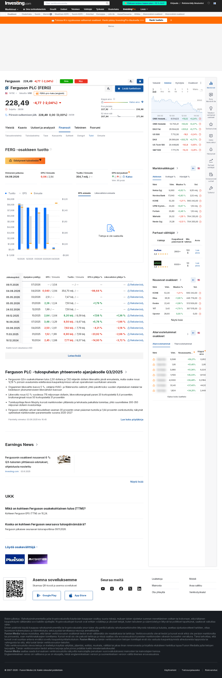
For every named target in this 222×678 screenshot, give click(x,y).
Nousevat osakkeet (165, 280)
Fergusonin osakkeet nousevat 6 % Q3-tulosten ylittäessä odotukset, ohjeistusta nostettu (28, 462)
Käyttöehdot (170, 670)
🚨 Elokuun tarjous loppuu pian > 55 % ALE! (144, 3)
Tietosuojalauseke (191, 670)
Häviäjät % (185, 176)
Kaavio (22, 127)
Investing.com (12, 471)
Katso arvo (135, 102)
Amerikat (90, 14)
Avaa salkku (195, 585)
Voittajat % (170, 176)
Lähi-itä (111, 14)
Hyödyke (179, 83)
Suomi (37, 14)
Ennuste (101, 135)
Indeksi (167, 83)
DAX (155, 139)
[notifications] (209, 3)
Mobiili (192, 578)
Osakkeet (11, 14)
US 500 (156, 134)
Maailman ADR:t (62, 14)
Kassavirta (57, 135)
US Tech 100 (159, 145)
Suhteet (69, 135)
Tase (45, 135)
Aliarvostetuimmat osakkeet (164, 334)
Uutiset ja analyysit (43, 127)
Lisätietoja (157, 578)
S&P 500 (157, 150)
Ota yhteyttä (158, 592)
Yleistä (9, 127)
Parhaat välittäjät (164, 232)
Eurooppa (100, 14)
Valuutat (156, 83)
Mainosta (157, 585)
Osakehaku (113, 9)
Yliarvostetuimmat (183, 344)
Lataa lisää (74, 355)
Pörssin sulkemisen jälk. (23, 114)
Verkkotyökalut (197, 592)
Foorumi (95, 127)
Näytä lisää (136, 481)
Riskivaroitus (211, 670)
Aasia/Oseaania (124, 14)
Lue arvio (197, 251)
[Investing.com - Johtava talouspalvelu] (18, 3)
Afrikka (137, 14)
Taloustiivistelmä (13, 135)
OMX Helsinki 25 (161, 119)
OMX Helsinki (159, 124)
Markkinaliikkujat (163, 168)
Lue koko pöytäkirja (132, 419)
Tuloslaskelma (32, 135)
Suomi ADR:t (77, 14)
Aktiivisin (157, 176)
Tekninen (80, 127)
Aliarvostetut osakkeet (152, 14)
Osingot (81, 135)
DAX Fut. (157, 129)
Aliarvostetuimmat (161, 344)
